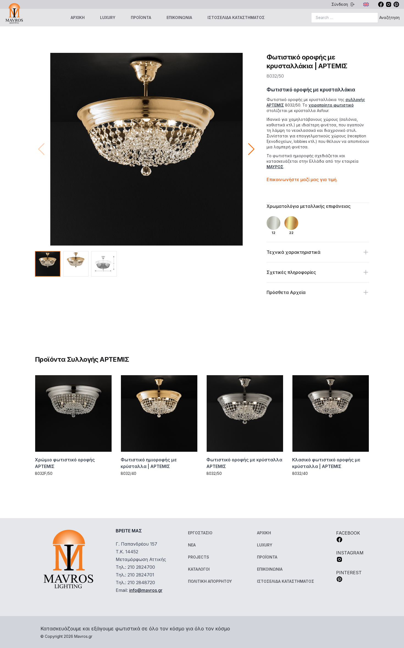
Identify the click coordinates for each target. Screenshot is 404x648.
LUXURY (107, 17)
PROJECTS (198, 557)
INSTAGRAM (350, 553)
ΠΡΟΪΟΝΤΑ (141, 17)
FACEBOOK (348, 533)
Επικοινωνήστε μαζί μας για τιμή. (302, 179)
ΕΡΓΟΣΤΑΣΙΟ (200, 532)
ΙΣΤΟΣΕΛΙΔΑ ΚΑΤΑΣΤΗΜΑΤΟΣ (236, 17)
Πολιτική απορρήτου (210, 581)
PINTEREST (349, 572)
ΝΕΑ (192, 545)
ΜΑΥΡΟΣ (275, 166)
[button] (251, 149)
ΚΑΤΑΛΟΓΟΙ (199, 569)
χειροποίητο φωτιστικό (331, 105)
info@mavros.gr (145, 590)
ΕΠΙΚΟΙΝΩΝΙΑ (179, 17)
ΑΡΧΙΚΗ (78, 17)
